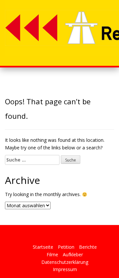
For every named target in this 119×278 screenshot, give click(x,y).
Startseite (43, 247)
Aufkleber (73, 254)
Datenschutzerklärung (64, 262)
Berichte (88, 247)
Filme (52, 254)
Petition (66, 247)
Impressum (65, 269)
